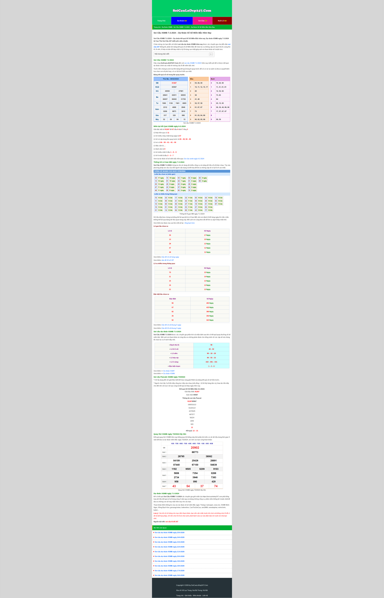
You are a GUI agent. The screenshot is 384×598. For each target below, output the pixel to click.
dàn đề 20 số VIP (168, 260)
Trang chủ (157, 27)
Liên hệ (205, 595)
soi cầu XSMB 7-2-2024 (192, 63)
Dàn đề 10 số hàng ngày (170, 257)
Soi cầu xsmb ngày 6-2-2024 (194, 159)
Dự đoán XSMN (169, 373)
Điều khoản (197, 595)
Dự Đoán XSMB (167, 27)
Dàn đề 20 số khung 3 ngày (171, 328)
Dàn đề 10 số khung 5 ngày (171, 325)
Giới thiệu (188, 595)
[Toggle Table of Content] (210, 54)
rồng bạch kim (190, 223)
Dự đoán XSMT (169, 371)
